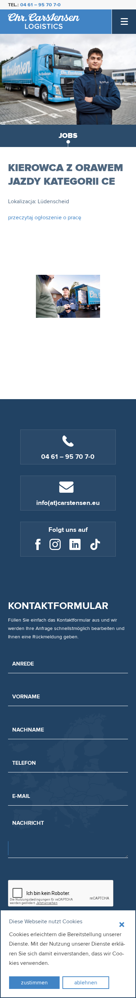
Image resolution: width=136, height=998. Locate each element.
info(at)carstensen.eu (68, 503)
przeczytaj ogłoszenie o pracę (44, 217)
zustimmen (34, 982)
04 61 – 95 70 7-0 (40, 5)
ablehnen (85, 982)
